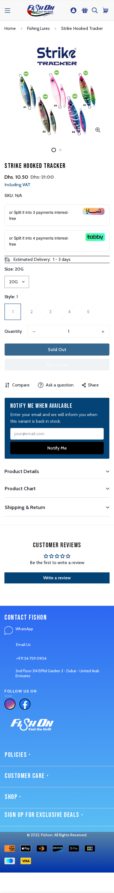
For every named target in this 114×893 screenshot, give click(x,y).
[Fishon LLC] (40, 10)
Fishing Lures (38, 28)
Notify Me (57, 448)
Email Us (23, 644)
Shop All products (20, 865)
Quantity (13, 331)
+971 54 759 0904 (31, 658)
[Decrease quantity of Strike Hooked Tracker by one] (34, 331)
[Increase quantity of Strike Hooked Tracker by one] (103, 331)
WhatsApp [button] (24, 628)
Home (10, 28)
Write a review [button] (57, 577)
